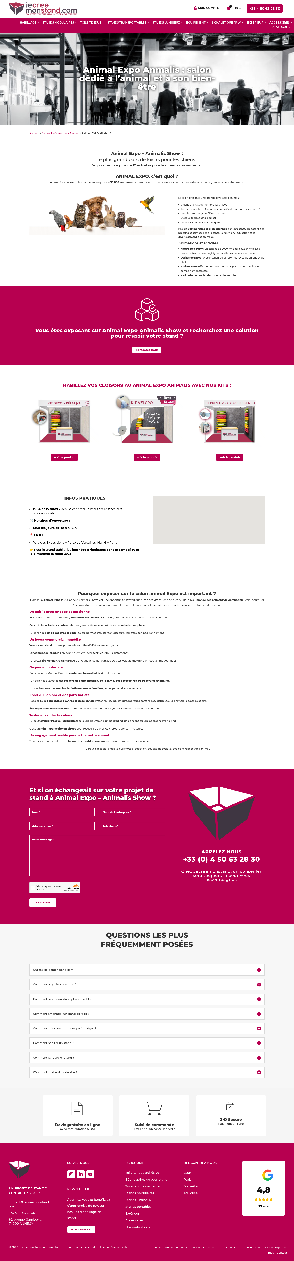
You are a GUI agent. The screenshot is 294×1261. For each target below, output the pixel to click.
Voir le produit (64, 457)
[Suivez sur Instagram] (71, 1174)
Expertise (281, 1247)
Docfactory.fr (118, 1247)
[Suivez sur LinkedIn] (81, 1174)
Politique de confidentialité (172, 1247)
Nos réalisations (137, 1227)
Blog (271, 1252)
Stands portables (138, 1207)
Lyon (187, 1173)
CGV (221, 1247)
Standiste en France (239, 1247)
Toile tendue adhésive (142, 1173)
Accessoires (134, 1220)
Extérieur (132, 1214)
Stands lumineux (138, 1200)
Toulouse (191, 1193)
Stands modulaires (139, 1193)
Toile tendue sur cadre (142, 1186)
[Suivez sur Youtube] (90, 1174)
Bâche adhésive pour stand (146, 1179)
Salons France (263, 1247)
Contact (282, 1252)
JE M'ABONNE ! (81, 1229)
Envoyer (43, 902)
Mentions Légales (204, 1247)
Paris (187, 1179)
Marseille (191, 1186)
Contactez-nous (146, 350)
